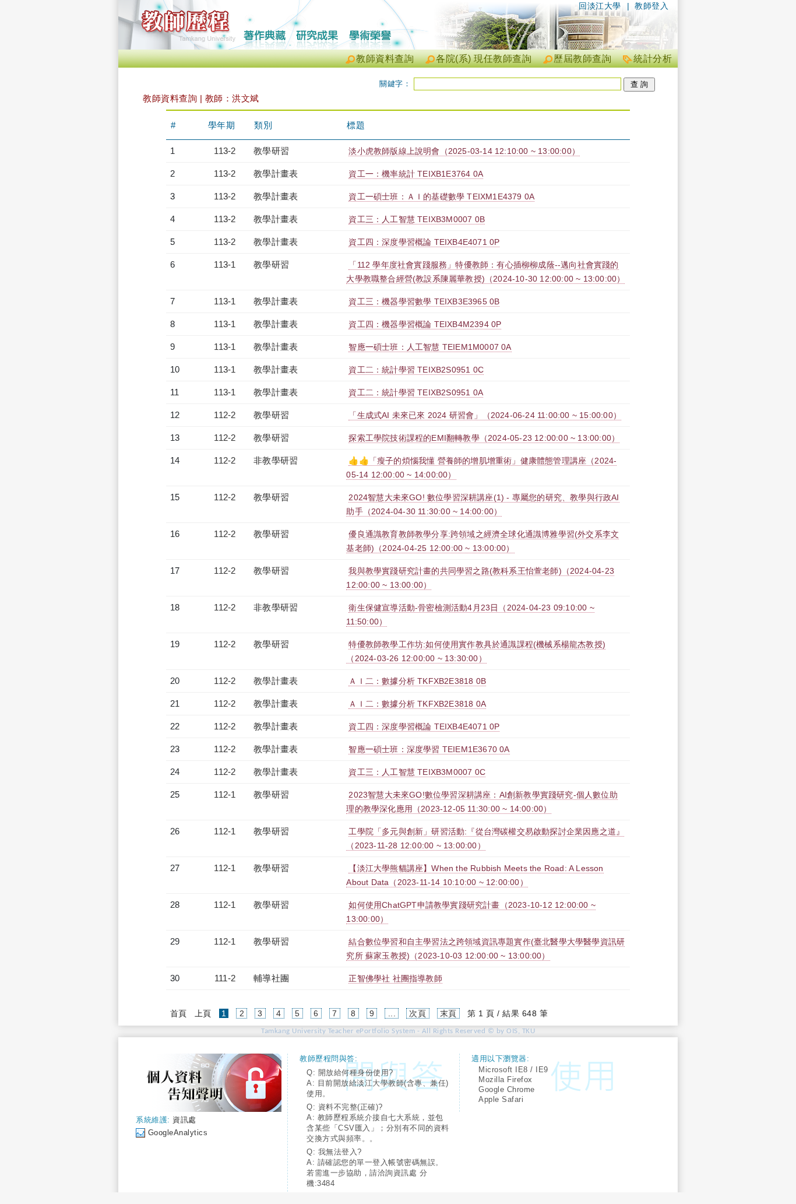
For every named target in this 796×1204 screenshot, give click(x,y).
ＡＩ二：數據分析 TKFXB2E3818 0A (417, 703)
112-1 (224, 794)
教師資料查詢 (385, 59)
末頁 (448, 1013)
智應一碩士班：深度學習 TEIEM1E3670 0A (428, 749)
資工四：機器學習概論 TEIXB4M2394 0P (424, 324)
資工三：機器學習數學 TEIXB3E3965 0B (423, 301)
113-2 (224, 151)
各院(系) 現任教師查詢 (483, 59)
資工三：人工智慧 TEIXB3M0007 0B (416, 219)
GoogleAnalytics (178, 1132)
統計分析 (652, 59)
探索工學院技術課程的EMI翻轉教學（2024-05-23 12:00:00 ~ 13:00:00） (483, 438)
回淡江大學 (600, 5)
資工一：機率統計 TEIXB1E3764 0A (415, 173)
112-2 (224, 415)
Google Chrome (506, 1089)
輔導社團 (271, 978)
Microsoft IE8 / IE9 (513, 1069)
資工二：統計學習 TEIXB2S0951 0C (416, 369)
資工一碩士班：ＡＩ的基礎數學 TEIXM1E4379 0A (441, 196)
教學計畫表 (275, 173)
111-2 (224, 978)
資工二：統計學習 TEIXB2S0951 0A (415, 392)
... (392, 1013)
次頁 (417, 1013)
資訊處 (184, 1119)
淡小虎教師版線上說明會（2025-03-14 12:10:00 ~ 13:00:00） (464, 151)
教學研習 (271, 151)
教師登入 (651, 5)
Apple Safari (500, 1099)
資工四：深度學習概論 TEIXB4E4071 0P (423, 242)
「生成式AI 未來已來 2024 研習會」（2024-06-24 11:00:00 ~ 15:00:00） (484, 415)
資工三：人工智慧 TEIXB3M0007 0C (416, 772)
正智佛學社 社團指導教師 (395, 978)
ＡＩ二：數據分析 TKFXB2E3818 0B (417, 681)
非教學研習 (275, 460)
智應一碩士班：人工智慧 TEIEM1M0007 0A (429, 347)
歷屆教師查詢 (582, 59)
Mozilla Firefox (505, 1079)
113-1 (224, 264)
